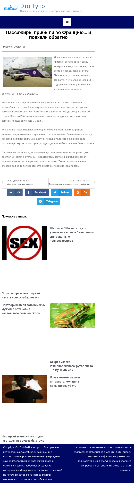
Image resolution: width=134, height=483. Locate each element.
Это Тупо (32, 5)
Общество (19, 46)
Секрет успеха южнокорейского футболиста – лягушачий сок (71, 366)
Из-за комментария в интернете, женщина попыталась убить (65, 381)
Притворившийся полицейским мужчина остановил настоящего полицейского (23, 309)
